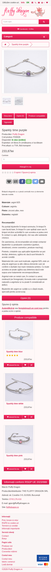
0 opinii (17, 172)
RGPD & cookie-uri (10, 523)
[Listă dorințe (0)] (47, 2)
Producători (7, 549)
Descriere (8, 116)
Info (23, 2)
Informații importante (11, 529)
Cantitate (5, 155)
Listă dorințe (7, 565)
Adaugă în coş (25, 167)
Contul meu (7, 559)
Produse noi (7, 546)
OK (27, 2)
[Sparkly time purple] (25, 72)
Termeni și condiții (10, 526)
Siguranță (8, 122)
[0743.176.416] (35, 2)
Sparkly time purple (20, 44)
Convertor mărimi (9, 551)
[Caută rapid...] (44, 21)
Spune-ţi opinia (29, 172)
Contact (5, 536)
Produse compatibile (37, 116)
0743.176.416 (15, 499)
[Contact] (39, 2)
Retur (4, 539)
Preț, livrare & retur (10, 520)
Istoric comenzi (8, 562)
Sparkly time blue (14, 352)
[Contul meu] (42, 2)
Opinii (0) (20, 116)
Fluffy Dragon (18, 134)
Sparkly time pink (14, 456)
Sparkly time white (14, 404)
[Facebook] (32, 2)
